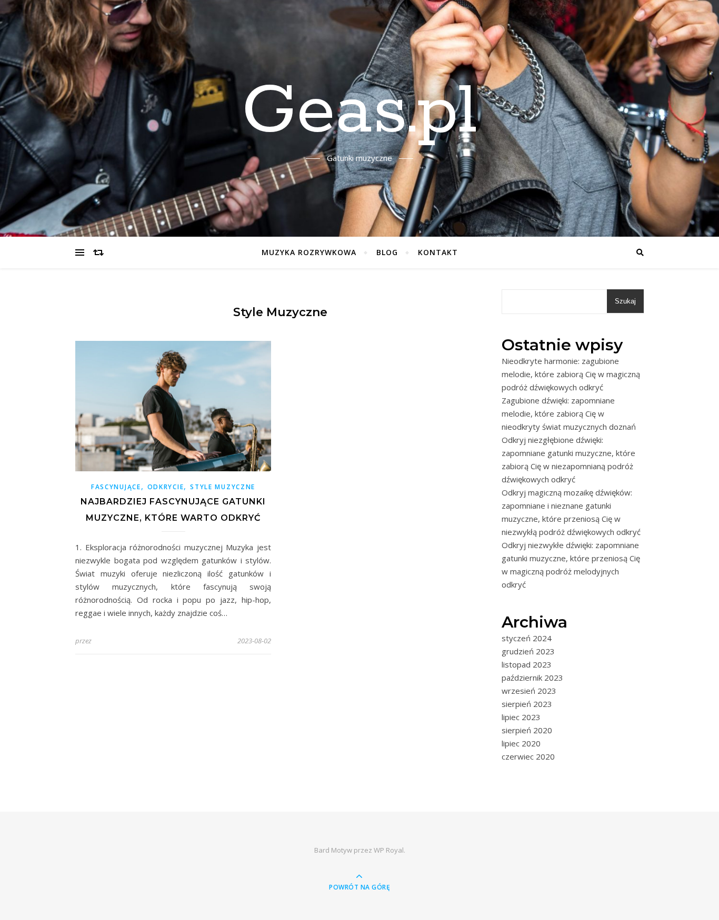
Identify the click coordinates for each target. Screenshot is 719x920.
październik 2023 (532, 677)
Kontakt (438, 252)
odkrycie (165, 486)
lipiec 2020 (521, 743)
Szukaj (625, 301)
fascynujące (116, 486)
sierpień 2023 (527, 704)
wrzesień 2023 (529, 690)
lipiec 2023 (521, 717)
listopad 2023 (527, 664)
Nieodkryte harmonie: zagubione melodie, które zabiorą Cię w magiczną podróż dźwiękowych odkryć (571, 374)
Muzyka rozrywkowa (309, 252)
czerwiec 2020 (528, 756)
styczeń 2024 (527, 638)
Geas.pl (359, 112)
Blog (387, 252)
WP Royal (389, 850)
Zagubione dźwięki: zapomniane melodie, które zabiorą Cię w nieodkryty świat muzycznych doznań (569, 413)
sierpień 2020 (527, 730)
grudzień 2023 (528, 651)
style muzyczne (222, 486)
